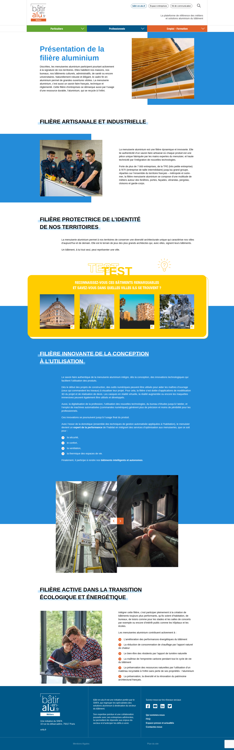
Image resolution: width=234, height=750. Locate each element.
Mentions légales (81, 744)
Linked (162, 706)
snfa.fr (43, 729)
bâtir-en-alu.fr (138, 6)
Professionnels (117, 28)
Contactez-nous (154, 727)
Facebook (148, 706)
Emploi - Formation (177, 28)
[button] (113, 521)
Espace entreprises (158, 6)
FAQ (148, 719)
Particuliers (57, 28)
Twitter (170, 706)
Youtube (155, 706)
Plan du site (153, 744)
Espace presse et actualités (160, 723)
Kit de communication (181, 6)
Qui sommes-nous (155, 715)
